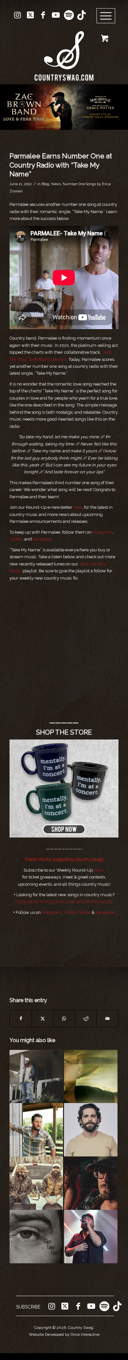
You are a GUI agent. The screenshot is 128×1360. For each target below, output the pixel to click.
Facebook (42, 539)
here (77, 507)
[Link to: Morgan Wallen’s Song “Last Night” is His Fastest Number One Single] (36, 1076)
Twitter (16, 539)
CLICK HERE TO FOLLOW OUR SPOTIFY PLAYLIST (64, 901)
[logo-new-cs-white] (64, 51)
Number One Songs (79, 184)
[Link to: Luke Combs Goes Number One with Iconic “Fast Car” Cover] (90, 1236)
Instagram (103, 532)
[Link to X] (30, 15)
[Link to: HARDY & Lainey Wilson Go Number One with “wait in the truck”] (90, 1183)
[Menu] (106, 16)
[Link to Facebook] (43, 15)
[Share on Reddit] (85, 1018)
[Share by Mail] (107, 1018)
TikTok (69, 912)
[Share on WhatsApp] (64, 1018)
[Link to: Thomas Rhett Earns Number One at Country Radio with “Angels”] (90, 1129)
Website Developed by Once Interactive (64, 1334)
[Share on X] (42, 1018)
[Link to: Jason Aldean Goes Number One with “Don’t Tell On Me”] (90, 1076)
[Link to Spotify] (68, 15)
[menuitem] (108, 16)
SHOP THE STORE (64, 732)
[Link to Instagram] (17, 15)
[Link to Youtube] (55, 15)
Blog (45, 184)
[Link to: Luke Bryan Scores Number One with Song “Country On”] (36, 1129)
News (56, 184)
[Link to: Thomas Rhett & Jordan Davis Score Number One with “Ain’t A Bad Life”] (36, 1183)
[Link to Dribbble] (81, 15)
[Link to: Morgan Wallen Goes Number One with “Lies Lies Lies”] (36, 1236)
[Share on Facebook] (21, 1018)
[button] (64, 107)
